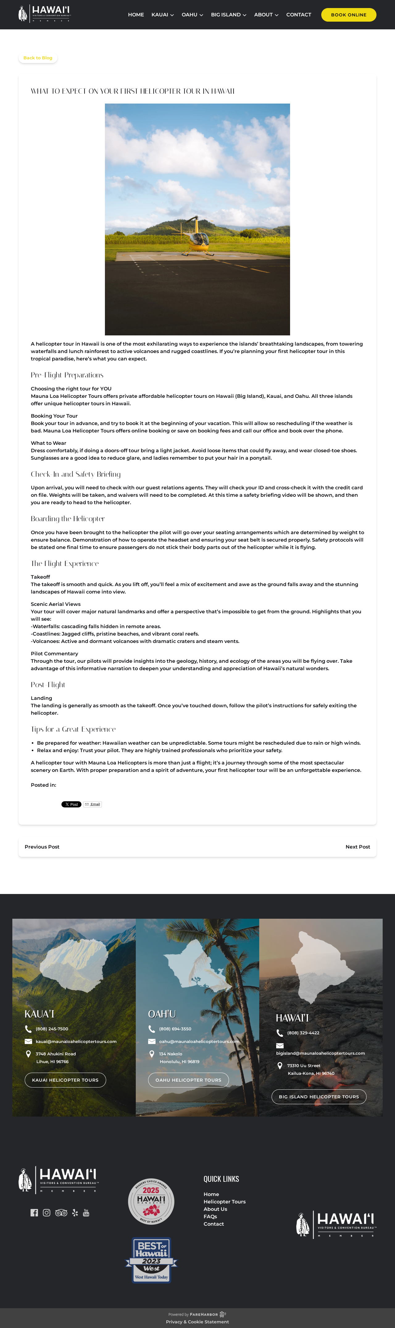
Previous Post (42, 847)
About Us (215, 1209)
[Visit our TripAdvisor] (61, 1212)
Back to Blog (37, 58)
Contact (298, 15)
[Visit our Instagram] (46, 1212)
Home (136, 15)
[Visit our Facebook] (34, 1212)
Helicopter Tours (225, 1202)
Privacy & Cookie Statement (197, 1322)
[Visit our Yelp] (75, 1212)
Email (95, 804)
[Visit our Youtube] (86, 1212)
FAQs (210, 1216)
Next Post (358, 847)
